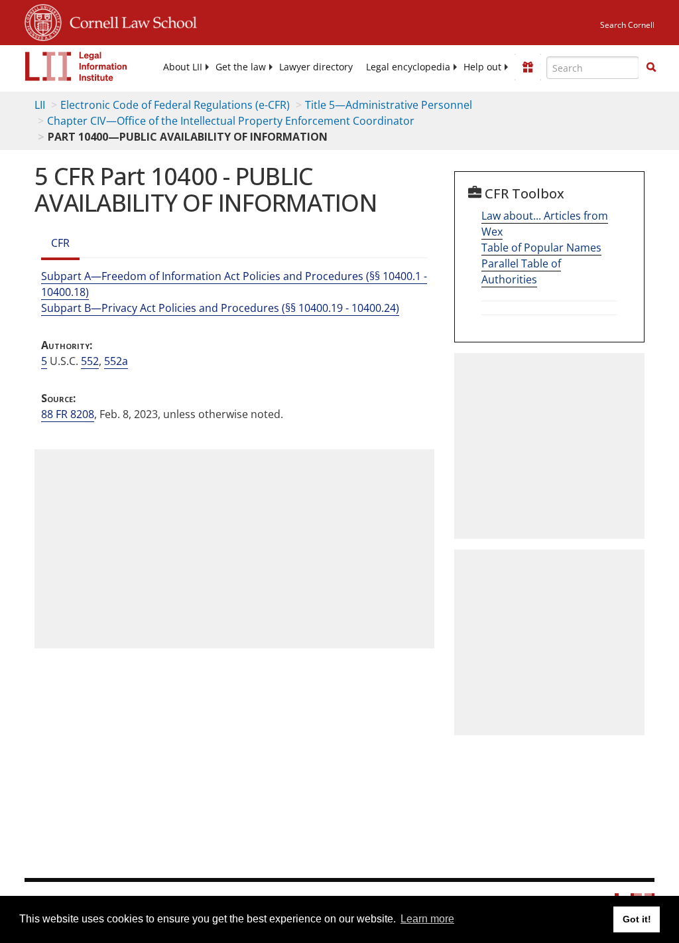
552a (116, 361)
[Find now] (651, 67)
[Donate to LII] (528, 67)
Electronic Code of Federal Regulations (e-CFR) (175, 105)
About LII (182, 67)
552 (90, 361)
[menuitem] (182, 67)
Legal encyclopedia (408, 67)
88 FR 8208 (67, 414)
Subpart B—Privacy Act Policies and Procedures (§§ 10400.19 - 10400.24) (220, 308)
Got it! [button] (637, 919)
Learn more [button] (427, 918)
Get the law (241, 67)
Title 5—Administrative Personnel (388, 105)
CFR (60, 243)
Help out (482, 67)
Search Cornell (627, 25)
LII (39, 105)
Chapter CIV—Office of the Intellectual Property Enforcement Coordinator (230, 120)
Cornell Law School (129, 20)
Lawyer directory (316, 67)
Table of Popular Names (541, 247)
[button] (651, 67)
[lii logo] (76, 66)
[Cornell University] (43, 20)
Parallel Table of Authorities (521, 271)
